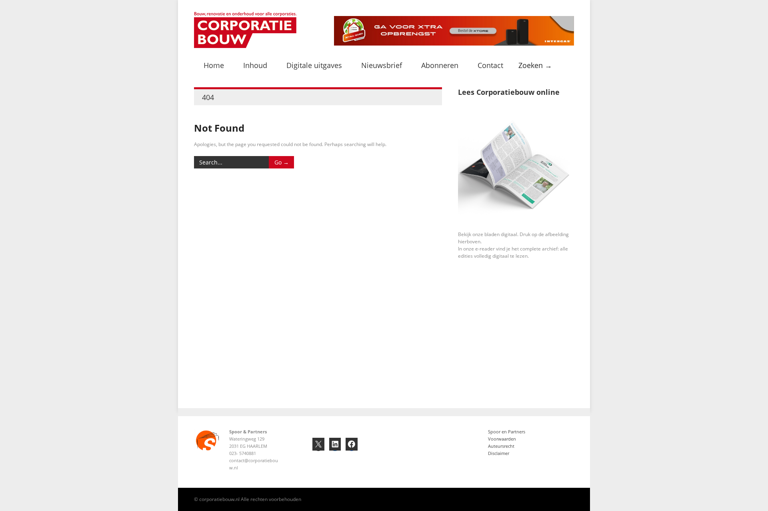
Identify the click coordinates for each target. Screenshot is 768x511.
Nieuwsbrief (381, 65)
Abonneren (439, 65)
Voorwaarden (502, 439)
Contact (490, 65)
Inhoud (255, 65)
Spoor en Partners (506, 432)
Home (214, 65)
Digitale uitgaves (314, 65)
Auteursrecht (501, 446)
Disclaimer (498, 453)
